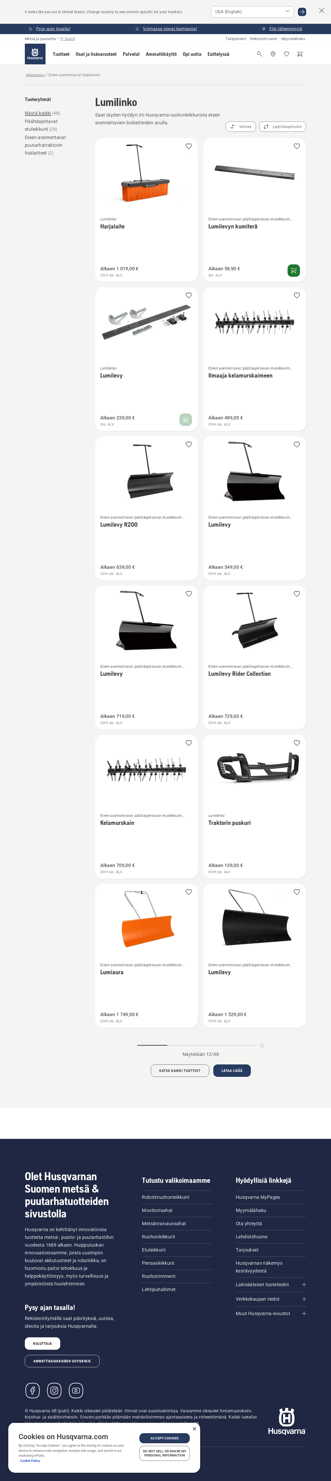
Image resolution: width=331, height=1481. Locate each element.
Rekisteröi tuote (263, 39)
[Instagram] (54, 1390)
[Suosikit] (286, 54)
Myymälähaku (293, 39)
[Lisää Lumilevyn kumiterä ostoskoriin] (294, 270)
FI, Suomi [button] (67, 39)
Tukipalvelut (235, 39)
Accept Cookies (165, 1438)
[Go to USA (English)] (302, 12)
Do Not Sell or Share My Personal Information (164, 1453)
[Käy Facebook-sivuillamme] (32, 1390)
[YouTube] (76, 1390)
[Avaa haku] (259, 54)
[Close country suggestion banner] (322, 10)
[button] (61, 54)
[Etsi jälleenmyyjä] (273, 54)
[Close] (194, 1429)
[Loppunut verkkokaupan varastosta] (185, 419)
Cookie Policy (30, 1461)
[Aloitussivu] (35, 54)
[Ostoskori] (300, 54)
